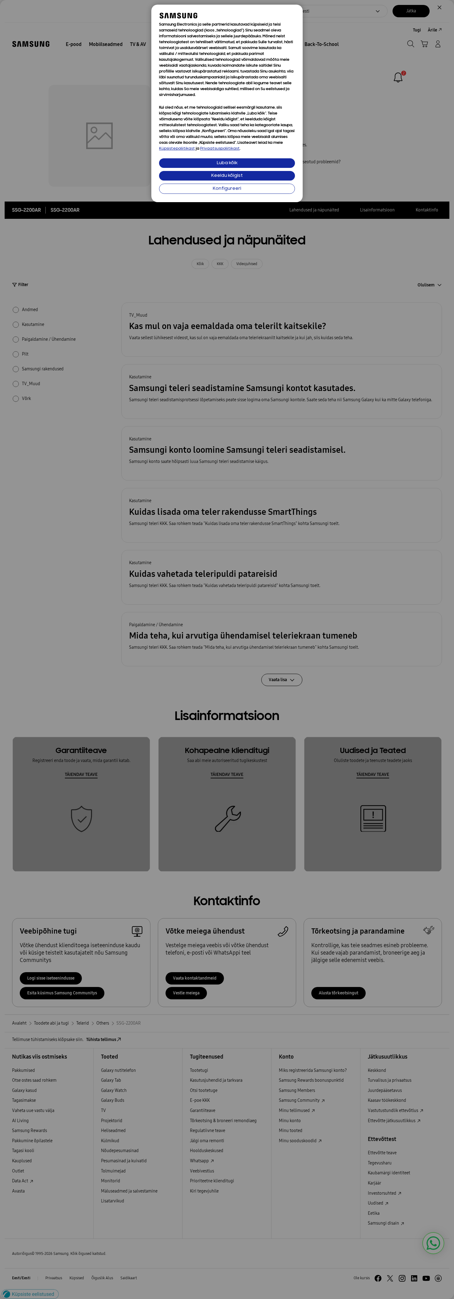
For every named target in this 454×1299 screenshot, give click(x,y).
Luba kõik (227, 163)
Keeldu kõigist (227, 175)
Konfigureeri (227, 188)
